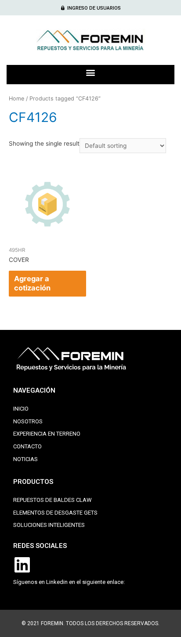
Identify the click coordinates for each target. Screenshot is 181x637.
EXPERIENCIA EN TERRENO (46, 433)
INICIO (21, 408)
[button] (90, 8)
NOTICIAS (25, 459)
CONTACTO (27, 446)
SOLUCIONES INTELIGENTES (49, 525)
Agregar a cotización (32, 283)
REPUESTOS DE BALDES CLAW (52, 500)
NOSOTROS (28, 421)
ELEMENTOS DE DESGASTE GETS (55, 512)
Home (16, 98)
